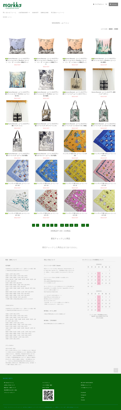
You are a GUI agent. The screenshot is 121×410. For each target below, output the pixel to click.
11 (66, 225)
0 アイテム (114, 4)
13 (76, 225)
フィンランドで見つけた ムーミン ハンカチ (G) (19, 214)
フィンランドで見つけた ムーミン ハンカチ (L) (105, 154)
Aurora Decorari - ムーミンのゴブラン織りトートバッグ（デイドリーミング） (46, 124)
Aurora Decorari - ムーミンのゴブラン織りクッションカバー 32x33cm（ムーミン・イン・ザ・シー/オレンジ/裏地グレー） (75, 60)
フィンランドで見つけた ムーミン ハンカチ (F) (47, 214)
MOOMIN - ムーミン (7, 17)
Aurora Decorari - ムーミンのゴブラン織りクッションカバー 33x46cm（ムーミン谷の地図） (46, 93)
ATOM (47, 387)
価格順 (111, 29)
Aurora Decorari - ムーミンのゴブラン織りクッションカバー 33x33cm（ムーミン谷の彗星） (104, 60)
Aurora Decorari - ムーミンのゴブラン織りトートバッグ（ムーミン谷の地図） (18, 154)
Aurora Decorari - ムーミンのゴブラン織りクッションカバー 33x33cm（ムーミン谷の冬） (17, 93)
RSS (43, 387)
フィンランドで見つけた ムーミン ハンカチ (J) (47, 184)
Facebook (83, 392)
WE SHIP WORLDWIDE (87, 382)
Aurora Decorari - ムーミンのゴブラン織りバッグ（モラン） (104, 93)
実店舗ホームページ (57, 12)
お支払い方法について (9, 385)
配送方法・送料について (10, 387)
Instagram (83, 395)
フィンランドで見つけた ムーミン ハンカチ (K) (19, 184)
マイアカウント (99, 4)
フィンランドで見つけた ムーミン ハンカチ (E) (76, 214)
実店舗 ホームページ (86, 385)
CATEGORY (23, 12)
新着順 (116, 29)
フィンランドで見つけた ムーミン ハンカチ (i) (76, 184)
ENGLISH (45, 12)
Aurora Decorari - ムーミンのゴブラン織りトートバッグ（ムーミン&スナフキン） (75, 93)
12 (71, 225)
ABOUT (35, 12)
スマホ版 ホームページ (86, 387)
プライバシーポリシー (9, 392)
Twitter (82, 397)
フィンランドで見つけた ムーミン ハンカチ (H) (105, 184)
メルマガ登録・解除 (47, 385)
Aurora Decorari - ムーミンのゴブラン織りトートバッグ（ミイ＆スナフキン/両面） (75, 124)
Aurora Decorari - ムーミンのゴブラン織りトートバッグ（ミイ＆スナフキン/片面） (103, 124)
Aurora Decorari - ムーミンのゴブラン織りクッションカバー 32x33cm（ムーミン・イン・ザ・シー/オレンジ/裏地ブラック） (46, 61)
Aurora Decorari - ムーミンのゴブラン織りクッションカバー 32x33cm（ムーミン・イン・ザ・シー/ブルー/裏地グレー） (18, 60)
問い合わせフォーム (9, 12)
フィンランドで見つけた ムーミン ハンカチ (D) (105, 214)
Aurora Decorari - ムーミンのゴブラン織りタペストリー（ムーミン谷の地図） (46, 154)
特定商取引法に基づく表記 (10, 390)
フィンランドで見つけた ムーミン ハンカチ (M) (75, 154)
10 (62, 225)
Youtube (83, 399)
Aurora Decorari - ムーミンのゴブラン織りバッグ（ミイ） (19, 124)
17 (83, 225)
